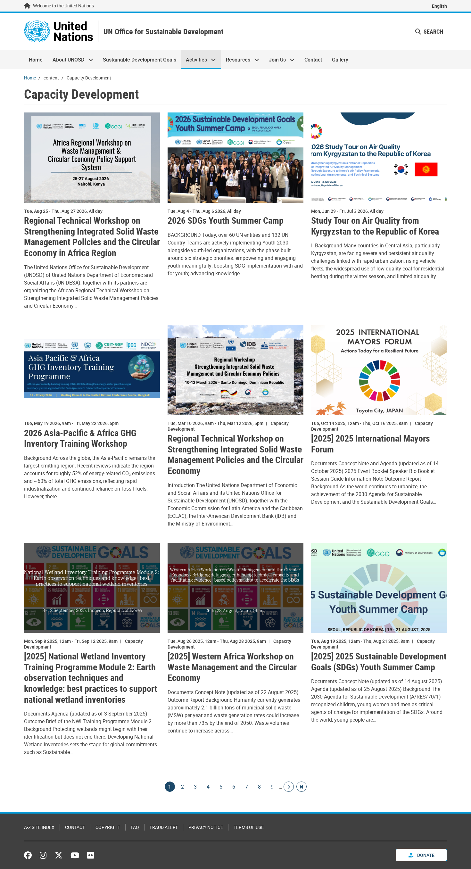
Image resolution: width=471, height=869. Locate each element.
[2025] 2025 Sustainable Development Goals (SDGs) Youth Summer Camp (379, 661)
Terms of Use (249, 827)
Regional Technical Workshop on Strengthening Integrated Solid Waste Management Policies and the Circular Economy (235, 454)
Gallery (340, 59)
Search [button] (432, 31)
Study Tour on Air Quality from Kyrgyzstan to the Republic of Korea (375, 225)
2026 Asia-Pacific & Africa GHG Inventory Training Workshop (80, 438)
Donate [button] (425, 855)
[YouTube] (74, 855)
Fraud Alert (164, 827)
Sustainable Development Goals (139, 59)
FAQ (135, 827)
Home (36, 59)
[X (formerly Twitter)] (59, 855)
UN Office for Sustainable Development (163, 31)
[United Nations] (58, 31)
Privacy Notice (205, 827)
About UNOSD (65, 59)
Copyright (107, 827)
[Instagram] (43, 855)
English (439, 6)
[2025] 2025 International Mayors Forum (370, 443)
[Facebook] (29, 855)
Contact (313, 59)
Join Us (275, 59)
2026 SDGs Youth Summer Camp (226, 220)
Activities (194, 59)
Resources (235, 59)
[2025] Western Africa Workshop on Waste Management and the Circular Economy (232, 667)
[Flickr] (90, 855)
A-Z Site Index (39, 827)
